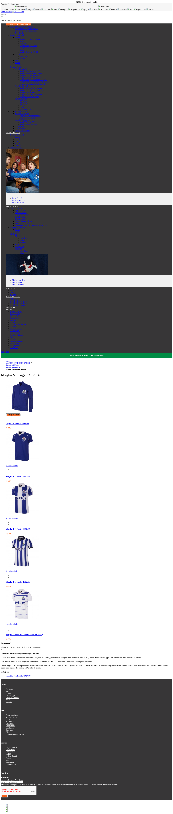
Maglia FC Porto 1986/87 (18, 529)
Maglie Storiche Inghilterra (30, 39)
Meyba (13, 322)
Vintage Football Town (23, 221)
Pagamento (10, 721)
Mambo (23, 242)
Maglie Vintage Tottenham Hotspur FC (34, 82)
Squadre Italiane (21, 99)
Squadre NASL (21, 126)
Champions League (22, 131)
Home (8, 361)
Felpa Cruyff (17, 198)
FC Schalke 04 (15, 343)
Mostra (3, 647)
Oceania (18, 65)
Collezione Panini (21, 215)
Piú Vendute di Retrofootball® (21, 27)
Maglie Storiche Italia (28, 48)
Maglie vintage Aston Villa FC (31, 73)
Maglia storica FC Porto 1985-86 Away (24, 634)
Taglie (8, 719)
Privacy (8, 732)
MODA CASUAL (13, 206)
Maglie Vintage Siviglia (28, 92)
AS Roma (23, 103)
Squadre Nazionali (17, 35)
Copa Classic (15, 314)
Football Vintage (16, 335)
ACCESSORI (11, 288)
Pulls (17, 232)
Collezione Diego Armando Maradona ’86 (30, 225)
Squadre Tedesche (22, 114)
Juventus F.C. (25, 107)
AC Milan (23, 101)
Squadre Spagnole (22, 86)
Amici (8, 700)
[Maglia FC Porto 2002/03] (22, 567)
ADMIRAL (14, 331)
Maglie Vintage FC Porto (29, 122)
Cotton (12, 337)
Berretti (13, 290)
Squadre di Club (16, 67)
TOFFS (13, 326)
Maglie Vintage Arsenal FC (30, 71)
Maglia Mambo (18, 284)
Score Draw (14, 318)
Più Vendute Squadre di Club (26, 31)
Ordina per (28, 647)
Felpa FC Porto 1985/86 (17, 423)
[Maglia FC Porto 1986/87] (22, 514)
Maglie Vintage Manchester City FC (33, 80)
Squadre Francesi (21, 111)
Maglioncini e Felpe (17, 228)
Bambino (18, 249)
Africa (17, 63)
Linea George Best (22, 223)
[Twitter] (2, 798)
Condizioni (10, 728)
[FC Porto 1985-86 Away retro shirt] (22, 620)
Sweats (17, 230)
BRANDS (10, 309)
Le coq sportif (20, 219)
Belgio (30, 9)
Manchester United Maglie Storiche (33, 84)
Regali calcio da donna (18, 303)
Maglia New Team (19, 280)
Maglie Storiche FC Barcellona (31, 90)
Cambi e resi (10, 726)
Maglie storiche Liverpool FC (31, 78)
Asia (16, 61)
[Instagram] (3, 798)
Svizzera (94, 9)
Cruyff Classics (20, 213)
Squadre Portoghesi (22, 120)
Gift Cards (14, 299)
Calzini (13, 295)
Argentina (23, 56)
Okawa (13, 320)
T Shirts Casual (16, 208)
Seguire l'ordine (11, 717)
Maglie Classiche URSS (29, 52)
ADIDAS (14, 348)
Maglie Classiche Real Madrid (31, 88)
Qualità (8, 693)
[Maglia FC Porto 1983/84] (22, 462)
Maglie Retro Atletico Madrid (31, 95)
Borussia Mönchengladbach (30, 116)
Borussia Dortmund (17, 341)
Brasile (22, 58)
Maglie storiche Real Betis (29, 97)
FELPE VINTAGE (13, 133)
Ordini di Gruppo (12, 698)
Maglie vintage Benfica (28, 124)
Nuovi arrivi (19, 33)
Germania (47, 9)
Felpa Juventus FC (19, 200)
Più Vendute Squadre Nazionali (26, 29)
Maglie (17, 236)
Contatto (9, 702)
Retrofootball (20, 217)
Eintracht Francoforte (28, 118)
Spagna (86, 9)
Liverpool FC (15, 346)
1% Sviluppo (10, 696)
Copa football (20, 211)
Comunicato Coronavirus (15, 734)
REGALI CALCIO (13, 297)
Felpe (17, 245)
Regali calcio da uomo (18, 301)
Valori (8, 691)
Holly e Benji (15, 234)
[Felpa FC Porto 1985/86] (22, 412)
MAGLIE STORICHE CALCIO (18, 24)
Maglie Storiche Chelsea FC (30, 75)
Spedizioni (10, 724)
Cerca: (3, 14)
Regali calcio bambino (18, 305)
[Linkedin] (4, 798)
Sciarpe (13, 292)
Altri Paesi (21, 9)
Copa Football (11, 765)
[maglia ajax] (27, 274)
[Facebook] (1, 798)
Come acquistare (12, 715)
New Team (24, 238)
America (18, 54)
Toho (22, 240)
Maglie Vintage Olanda (28, 46)
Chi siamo (9, 689)
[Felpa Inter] (22, 192)
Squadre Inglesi (21, 69)
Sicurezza (9, 730)
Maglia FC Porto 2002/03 (18, 582)
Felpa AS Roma (18, 202)
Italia (55, 9)
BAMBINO (10, 307)
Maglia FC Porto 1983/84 (18, 476)
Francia (38, 9)
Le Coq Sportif (16, 329)
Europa (17, 37)
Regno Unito (75, 9)
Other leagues (20, 128)
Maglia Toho (17, 282)
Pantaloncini (19, 247)
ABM (12, 339)
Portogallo (64, 9)
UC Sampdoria (25, 109)
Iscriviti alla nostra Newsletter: (12, 780)
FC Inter (23, 105)
